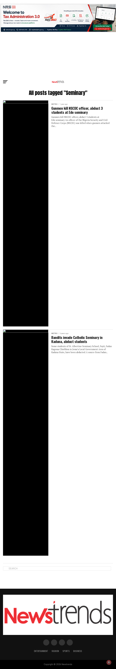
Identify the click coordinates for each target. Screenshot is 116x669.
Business (77, 651)
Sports (66, 651)
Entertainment (41, 651)
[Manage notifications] (108, 662)
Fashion (55, 651)
